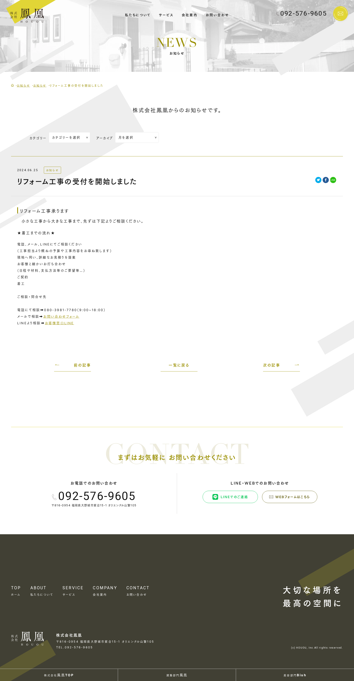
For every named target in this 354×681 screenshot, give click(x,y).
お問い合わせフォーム (61, 316)
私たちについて (138, 14)
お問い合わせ (217, 14)
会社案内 (189, 14)
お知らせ (52, 170)
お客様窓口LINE (59, 323)
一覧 (179, 365)
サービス (166, 14)
